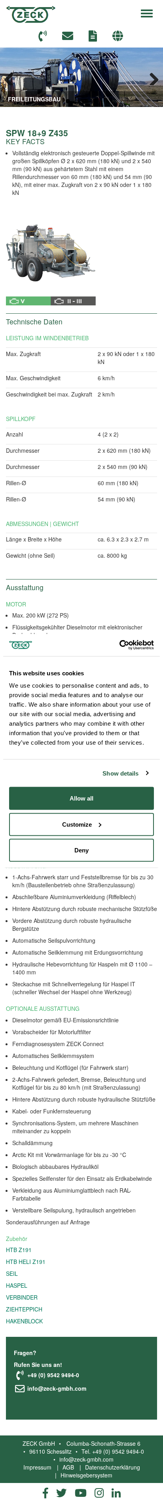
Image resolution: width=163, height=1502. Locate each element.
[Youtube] (81, 1492)
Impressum (37, 1467)
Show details (120, 773)
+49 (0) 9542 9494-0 (52, 1375)
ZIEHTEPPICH (24, 1309)
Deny (81, 850)
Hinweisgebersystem (86, 1475)
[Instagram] (99, 1492)
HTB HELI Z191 (25, 1262)
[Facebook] (45, 1492)
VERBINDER (22, 1297)
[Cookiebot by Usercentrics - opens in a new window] (119, 645)
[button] (118, 36)
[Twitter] (61, 1492)
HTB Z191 (19, 1250)
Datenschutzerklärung (112, 1467)
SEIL (12, 1273)
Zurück (12, 77)
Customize (77, 824)
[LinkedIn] (116, 1492)
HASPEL (16, 1285)
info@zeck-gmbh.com (56, 1389)
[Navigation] (146, 12)
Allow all (81, 798)
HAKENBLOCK (24, 1321)
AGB (68, 1467)
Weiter (151, 77)
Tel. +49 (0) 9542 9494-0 (113, 1451)
